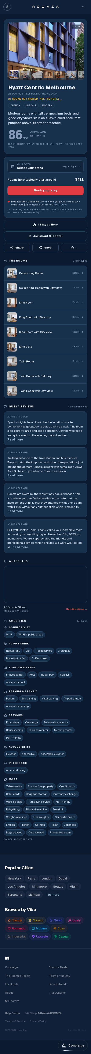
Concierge (11, 967)
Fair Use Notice (77, 1030)
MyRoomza (12, 1001)
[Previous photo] (12, 51)
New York (14, 878)
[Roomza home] (45, 6)
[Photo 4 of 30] (48, 74)
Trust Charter (57, 992)
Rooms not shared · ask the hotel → (37, 98)
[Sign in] (7, 7)
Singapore (39, 886)
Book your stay (45, 190)
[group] (45, 51)
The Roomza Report (17, 976)
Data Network (58, 984)
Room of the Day (59, 976)
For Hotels (11, 984)
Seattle (58, 886)
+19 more (52, 895)
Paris (31, 878)
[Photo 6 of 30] (71, 74)
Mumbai (34, 895)
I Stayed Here (48, 224)
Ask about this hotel (47, 236)
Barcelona (15, 895)
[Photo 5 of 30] (60, 74)
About (9, 992)
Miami (74, 886)
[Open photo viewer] (45, 51)
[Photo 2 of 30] (26, 74)
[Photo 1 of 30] (14, 74)
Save (48, 247)
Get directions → (76, 609)
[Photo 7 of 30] (83, 74)
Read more (15, 439)
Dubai (63, 878)
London (46, 878)
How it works (60, 204)
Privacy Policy (38, 1021)
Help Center (12, 1013)
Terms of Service (15, 1021)
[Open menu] (84, 7)
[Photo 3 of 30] (37, 74)
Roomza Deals (58, 967)
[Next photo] (78, 51)
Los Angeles (17, 886)
